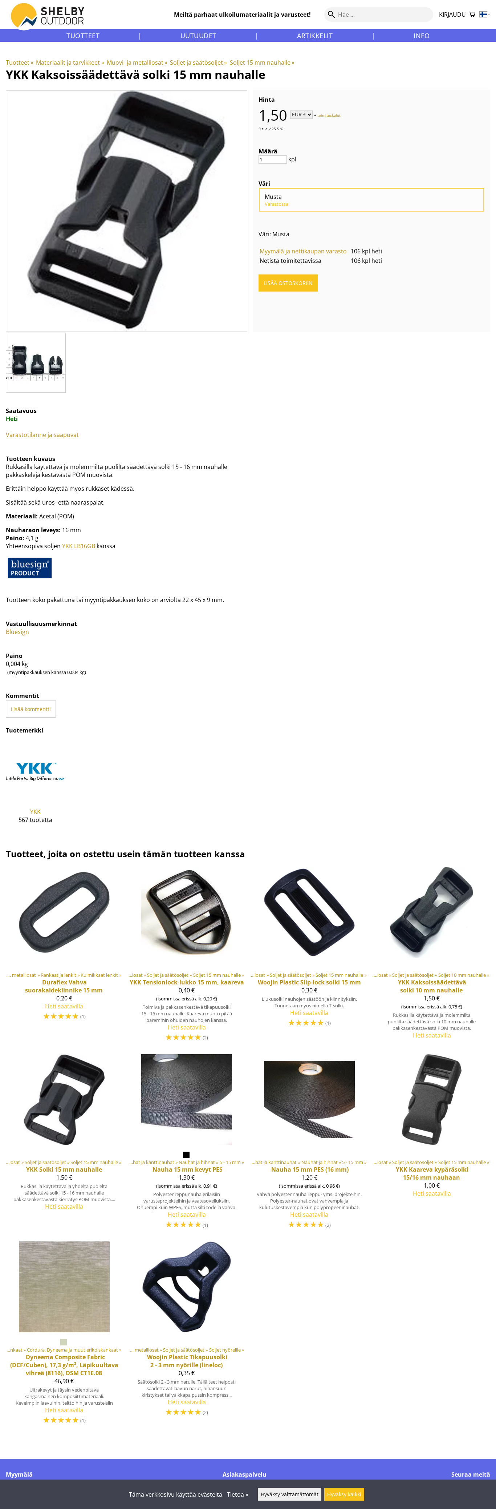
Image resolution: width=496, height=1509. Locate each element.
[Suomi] (485, 15)
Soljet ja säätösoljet (198, 63)
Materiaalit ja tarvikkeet (70, 63)
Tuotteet (82, 35)
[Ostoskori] (472, 15)
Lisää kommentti (31, 709)
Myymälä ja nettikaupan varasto (303, 251)
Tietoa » (237, 1494)
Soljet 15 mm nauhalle (262, 63)
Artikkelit (315, 35)
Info (422, 35)
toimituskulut (329, 114)
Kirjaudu (452, 15)
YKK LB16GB (78, 546)
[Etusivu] (52, 21)
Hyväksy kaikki (344, 1494)
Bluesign (17, 632)
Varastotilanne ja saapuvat (42, 435)
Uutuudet (198, 35)
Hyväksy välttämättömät (289, 1494)
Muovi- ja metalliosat (137, 63)
